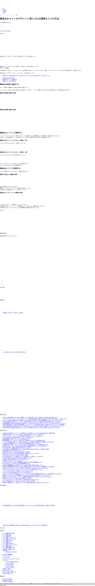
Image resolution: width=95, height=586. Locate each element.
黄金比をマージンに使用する (10, 79)
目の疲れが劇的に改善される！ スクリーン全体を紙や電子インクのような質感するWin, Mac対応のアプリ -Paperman (31, 421)
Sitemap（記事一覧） (8, 573)
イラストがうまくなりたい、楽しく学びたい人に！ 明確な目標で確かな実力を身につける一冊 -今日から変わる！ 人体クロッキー (35, 418)
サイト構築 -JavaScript (8, 543)
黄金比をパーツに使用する (9, 81)
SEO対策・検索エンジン (9, 549)
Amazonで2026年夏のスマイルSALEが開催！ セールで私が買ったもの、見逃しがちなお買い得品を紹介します (30, 417)
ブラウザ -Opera (9, 564)
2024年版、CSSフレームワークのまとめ (13, 460)
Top (4, 8)
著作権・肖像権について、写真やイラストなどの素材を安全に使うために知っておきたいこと (26, 482)
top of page (2, 287)
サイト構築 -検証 (7, 546)
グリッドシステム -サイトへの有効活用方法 (11, 165)
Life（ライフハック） (8, 570)
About (4, 12)
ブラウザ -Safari (9, 566)
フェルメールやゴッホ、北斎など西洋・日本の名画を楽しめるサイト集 (20, 479)
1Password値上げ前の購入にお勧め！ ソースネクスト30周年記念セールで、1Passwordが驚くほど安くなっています (31, 427)
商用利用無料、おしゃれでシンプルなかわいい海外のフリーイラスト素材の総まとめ (24, 440)
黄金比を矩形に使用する (9, 78)
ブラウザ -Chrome (10, 567)
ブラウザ (5, 560)
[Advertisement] (47, 45)
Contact (4, 11)
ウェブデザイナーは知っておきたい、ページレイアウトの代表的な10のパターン (23, 469)
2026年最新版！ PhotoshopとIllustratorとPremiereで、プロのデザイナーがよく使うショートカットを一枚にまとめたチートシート (34, 423)
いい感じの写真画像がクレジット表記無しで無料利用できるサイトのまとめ (22, 443)
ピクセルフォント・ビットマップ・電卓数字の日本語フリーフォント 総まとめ (22, 436)
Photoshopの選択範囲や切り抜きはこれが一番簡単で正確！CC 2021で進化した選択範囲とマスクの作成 (28, 466)
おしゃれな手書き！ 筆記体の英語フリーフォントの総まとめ (18, 437)
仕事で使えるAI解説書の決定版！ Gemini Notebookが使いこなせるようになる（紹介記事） (25, 525)
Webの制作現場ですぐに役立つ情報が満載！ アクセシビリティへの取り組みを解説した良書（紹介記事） (29, 505)
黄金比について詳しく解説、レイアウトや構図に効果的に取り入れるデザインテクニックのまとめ (27, 476)
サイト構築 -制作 (7, 536)
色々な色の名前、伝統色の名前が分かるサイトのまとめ (17, 447)
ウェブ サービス (7, 555)
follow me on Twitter (7, 578)
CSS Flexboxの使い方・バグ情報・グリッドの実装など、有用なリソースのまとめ (23, 456)
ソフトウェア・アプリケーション (11, 558)
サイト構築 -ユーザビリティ (10, 537)
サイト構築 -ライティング (9, 539)
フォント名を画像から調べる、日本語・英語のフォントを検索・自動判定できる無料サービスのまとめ (28, 441)
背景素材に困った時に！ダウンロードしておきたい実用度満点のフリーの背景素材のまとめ (25, 444)
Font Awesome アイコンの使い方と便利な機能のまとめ (16, 463)
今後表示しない (67, 583)
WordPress (5, 550)
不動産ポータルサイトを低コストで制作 (13, 312)
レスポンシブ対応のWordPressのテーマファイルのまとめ (17, 472)
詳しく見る (73, 583)
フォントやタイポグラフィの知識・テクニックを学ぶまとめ (18, 470)
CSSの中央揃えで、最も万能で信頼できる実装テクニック (17, 457)
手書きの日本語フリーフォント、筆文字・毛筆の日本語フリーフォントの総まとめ (23, 434)
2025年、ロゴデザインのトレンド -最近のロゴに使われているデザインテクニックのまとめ (25, 468)
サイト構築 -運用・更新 (9, 547)
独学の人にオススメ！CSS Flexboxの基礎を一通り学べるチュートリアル (21, 453)
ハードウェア (6, 557)
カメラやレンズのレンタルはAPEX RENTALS (14, 352)
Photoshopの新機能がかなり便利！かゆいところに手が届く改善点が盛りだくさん (23, 465)
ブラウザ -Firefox (10, 563)
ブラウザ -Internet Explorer (12, 561)
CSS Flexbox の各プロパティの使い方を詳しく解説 (15, 454)
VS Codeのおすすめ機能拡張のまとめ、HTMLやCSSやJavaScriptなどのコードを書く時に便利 (26, 449)
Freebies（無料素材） (8, 554)
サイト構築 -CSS (7, 541)
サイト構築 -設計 (7, 534)
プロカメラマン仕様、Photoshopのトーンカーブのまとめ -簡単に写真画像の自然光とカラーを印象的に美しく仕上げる (32, 473)
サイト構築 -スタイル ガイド (10, 544)
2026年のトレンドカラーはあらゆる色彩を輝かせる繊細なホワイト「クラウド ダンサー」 (25, 446)
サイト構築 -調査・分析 (9, 533)
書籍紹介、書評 (7, 568)
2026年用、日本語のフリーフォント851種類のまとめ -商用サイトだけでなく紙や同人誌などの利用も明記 (29, 433)
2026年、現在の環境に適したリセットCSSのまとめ (15, 459)
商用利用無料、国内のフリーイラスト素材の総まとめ (16, 439)
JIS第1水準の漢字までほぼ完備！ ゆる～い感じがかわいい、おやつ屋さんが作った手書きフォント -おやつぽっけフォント (33, 426)
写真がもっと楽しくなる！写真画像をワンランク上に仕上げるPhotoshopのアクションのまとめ (26, 475)
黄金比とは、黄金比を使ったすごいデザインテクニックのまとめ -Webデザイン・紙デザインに (26, 75)
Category (5, 10)
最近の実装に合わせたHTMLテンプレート (13, 450)
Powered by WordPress (8, 581)
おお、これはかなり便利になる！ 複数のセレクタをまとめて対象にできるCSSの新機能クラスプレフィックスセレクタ (32, 420)
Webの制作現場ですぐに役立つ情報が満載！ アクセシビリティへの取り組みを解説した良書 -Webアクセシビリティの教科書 (33, 424)
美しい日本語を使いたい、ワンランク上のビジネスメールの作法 (19, 481)
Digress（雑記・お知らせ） (9, 571)
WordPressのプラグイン (11, 551)
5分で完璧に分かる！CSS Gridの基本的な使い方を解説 (16, 452)
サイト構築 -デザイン (5, 22)
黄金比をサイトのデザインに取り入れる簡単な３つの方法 (17, 478)
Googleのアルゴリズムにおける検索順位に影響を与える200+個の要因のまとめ (22, 462)
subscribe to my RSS (7, 580)
